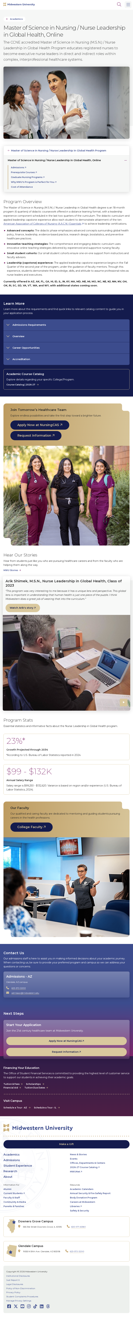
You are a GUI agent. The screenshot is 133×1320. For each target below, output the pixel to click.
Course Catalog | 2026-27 (20, 384)
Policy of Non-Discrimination (20, 1288)
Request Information (34, 435)
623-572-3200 (18, 988)
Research (10, 1171)
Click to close (124, 160)
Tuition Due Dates (34, 1087)
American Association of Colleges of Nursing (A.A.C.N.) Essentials (42, 223)
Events (73, 1158)
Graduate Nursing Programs (26, 177)
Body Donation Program (83, 1197)
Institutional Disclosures (18, 1276)
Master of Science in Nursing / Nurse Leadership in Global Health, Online (54, 160)
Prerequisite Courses (23, 172)
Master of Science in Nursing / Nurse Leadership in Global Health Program (58, 150)
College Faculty (29, 827)
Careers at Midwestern (82, 1202)
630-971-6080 (78, 1226)
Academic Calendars (81, 1189)
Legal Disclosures (14, 1284)
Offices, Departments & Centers (87, 1163)
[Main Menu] (128, 4)
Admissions (17, 167)
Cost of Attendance (22, 187)
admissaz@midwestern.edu (25, 993)
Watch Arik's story (21, 607)
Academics (16, 19)
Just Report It (13, 1280)
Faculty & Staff (11, 1197)
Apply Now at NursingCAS (38, 425)
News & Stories (78, 1154)
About (7, 1176)
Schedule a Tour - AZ (15, 1107)
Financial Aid (10, 1087)
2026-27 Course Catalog (83, 1167)
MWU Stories (10, 570)
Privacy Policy (13, 1292)
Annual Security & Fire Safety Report (90, 1193)
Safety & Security (79, 1210)
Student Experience (17, 1165)
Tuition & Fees (11, 1084)
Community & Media (14, 1202)
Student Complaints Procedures (22, 1296)
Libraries (75, 1206)
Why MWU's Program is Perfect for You (32, 182)
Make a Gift (66, 1144)
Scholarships (33, 1084)
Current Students (13, 1193)
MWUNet (75, 1171)
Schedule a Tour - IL (45, 1107)
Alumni (7, 1189)
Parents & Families (13, 1206)
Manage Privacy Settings (18, 1300)
